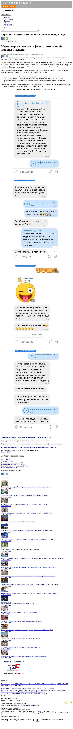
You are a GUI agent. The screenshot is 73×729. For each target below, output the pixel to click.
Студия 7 (19, 688)
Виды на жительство (29, 688)
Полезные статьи (48, 688)
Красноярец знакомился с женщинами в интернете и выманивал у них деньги (26, 437)
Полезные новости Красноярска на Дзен (13, 464)
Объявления (8, 24)
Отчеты (3, 695)
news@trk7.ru (10, 461)
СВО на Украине (11, 688)
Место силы (39, 688)
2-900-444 (9, 6)
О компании (4, 692)
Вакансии (28, 692)
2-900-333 (36, 705)
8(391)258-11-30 (27, 705)
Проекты (7, 21)
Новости (7, 17)
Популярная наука (33, 690)
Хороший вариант (44, 690)
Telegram (3, 461)
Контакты (21, 692)
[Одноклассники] (4, 38)
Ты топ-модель (8, 19)
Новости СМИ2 (5, 452)
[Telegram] (7, 38)
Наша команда (40, 692)
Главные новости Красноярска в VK (12, 463)
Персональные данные (40, 693)
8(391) (5, 459)
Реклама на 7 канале (18, 3)
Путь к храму (65, 690)
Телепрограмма (9, 25)
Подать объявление (16, 693)
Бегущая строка (5, 693)
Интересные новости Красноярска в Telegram (14, 466)
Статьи (6, 22)
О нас (6, 27)
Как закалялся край (22, 690)
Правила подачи (27, 693)
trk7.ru (37, 721)
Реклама (33, 692)
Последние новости (5, 477)
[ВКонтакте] (2, 38)
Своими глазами (56, 690)
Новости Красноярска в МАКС (10, 467)
